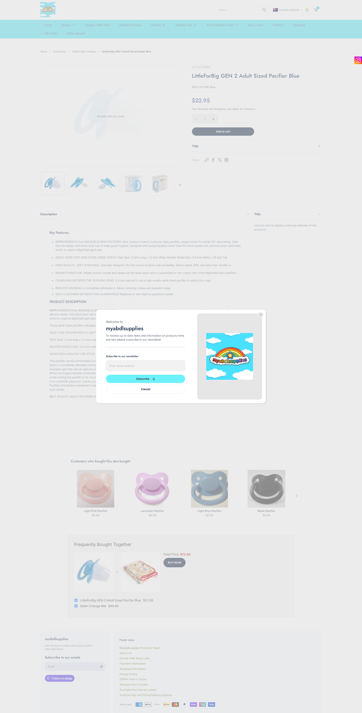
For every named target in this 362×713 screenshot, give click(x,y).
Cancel (145, 389)
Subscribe (143, 378)
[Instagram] (358, 60)
